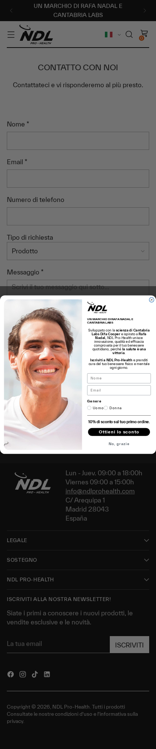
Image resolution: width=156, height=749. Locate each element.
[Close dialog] (151, 299)
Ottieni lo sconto (119, 431)
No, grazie (119, 443)
